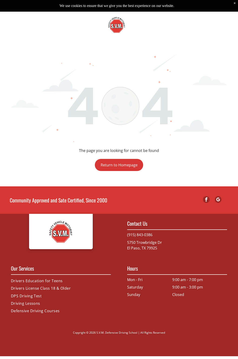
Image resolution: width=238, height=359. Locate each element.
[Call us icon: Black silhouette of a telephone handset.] (17, 27)
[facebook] (206, 200)
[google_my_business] (218, 200)
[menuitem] (61, 281)
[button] (221, 24)
